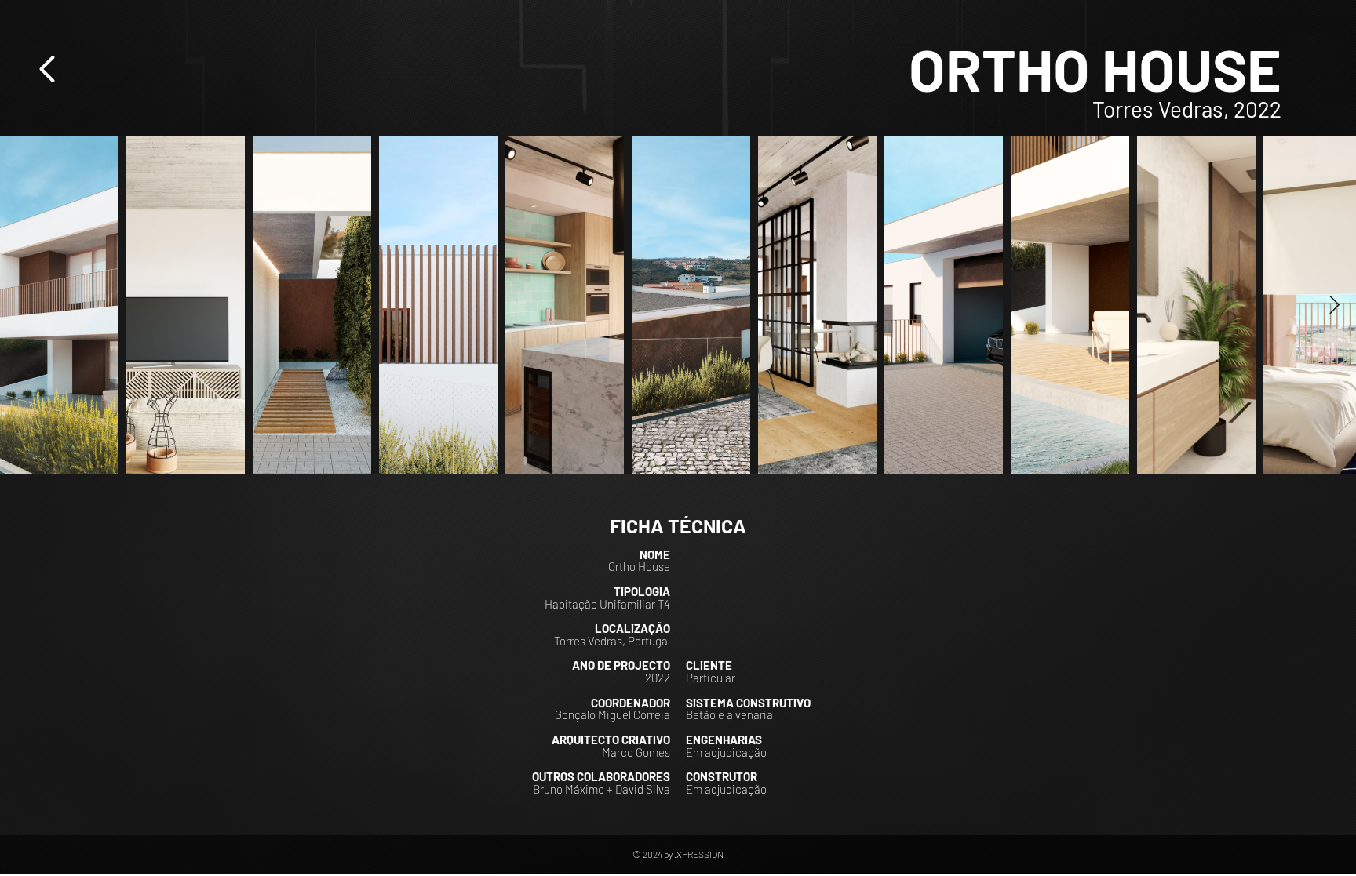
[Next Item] (1334, 304)
